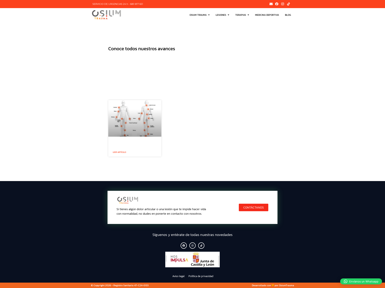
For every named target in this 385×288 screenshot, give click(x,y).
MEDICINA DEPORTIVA (267, 15)
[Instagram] (282, 4)
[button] (253, 207)
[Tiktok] (288, 4)
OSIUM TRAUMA (198, 15)
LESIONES (221, 15)
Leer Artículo (119, 152)
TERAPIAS (240, 15)
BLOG (288, 15)
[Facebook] (276, 4)
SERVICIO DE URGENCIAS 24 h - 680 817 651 (117, 4)
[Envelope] (271, 4)
